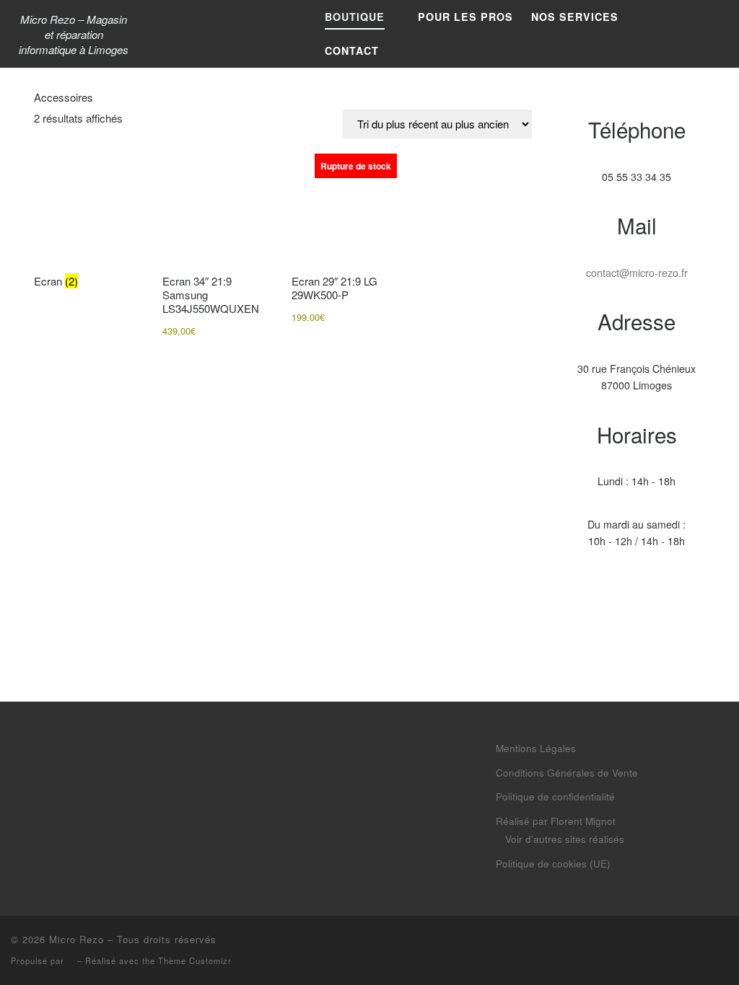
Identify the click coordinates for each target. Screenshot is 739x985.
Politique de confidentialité (555, 796)
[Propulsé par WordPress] (70, 962)
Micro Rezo (76, 939)
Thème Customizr (195, 960)
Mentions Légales (536, 748)
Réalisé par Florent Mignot (556, 821)
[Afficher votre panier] (720, 34)
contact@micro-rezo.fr (637, 272)
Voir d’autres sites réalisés (564, 839)
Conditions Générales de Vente (567, 772)
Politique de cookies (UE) (553, 863)
